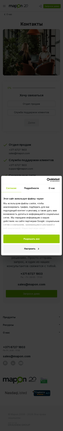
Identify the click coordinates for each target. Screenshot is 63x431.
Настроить (29, 248)
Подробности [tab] (31, 188)
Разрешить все (32, 239)
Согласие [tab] (11, 188)
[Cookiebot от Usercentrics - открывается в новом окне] (47, 180)
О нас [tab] (52, 188)
